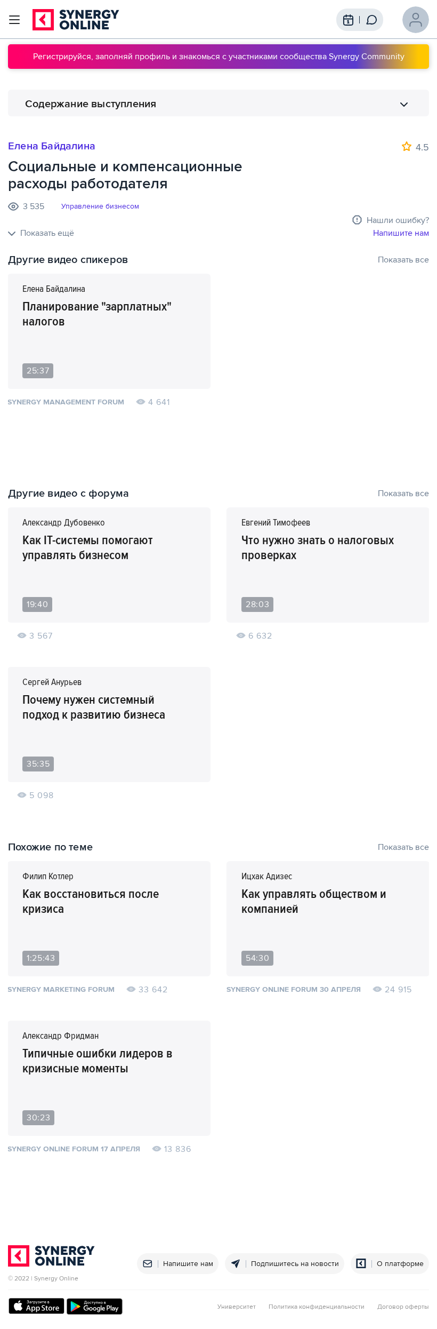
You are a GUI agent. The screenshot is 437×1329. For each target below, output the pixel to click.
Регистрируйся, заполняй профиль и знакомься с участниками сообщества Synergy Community (218, 56)
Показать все (403, 260)
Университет (236, 1307)
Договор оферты (403, 1307)
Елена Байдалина (51, 146)
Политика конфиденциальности (317, 1307)
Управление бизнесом (100, 206)
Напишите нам (401, 233)
